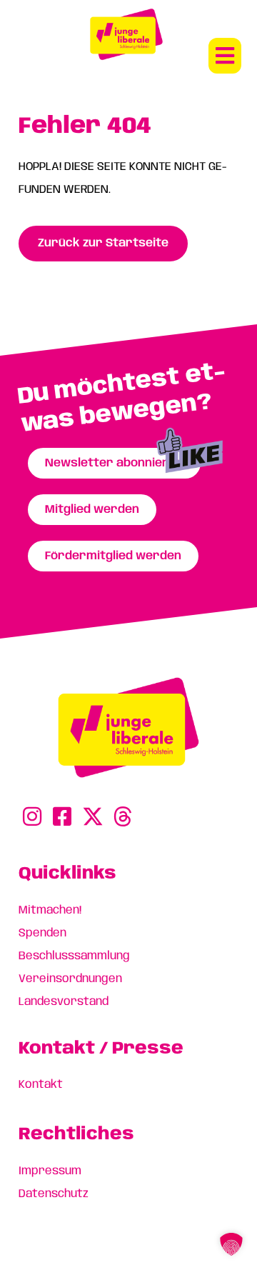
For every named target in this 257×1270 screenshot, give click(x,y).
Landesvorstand (64, 1002)
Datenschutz (54, 1194)
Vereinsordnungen (70, 979)
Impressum (50, 1171)
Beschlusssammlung (74, 956)
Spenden (42, 933)
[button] (224, 56)
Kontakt (41, 1085)
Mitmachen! (50, 910)
